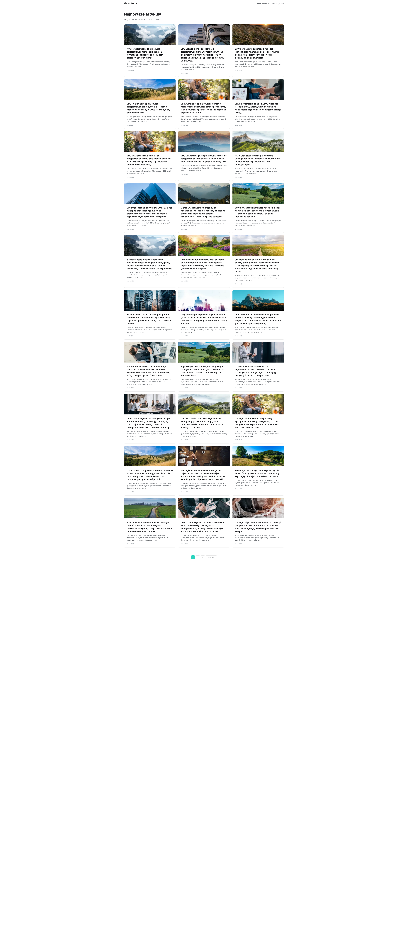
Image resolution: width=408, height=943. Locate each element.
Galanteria (130, 3)
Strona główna (278, 3)
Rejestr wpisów (263, 3)
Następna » (211, 557)
